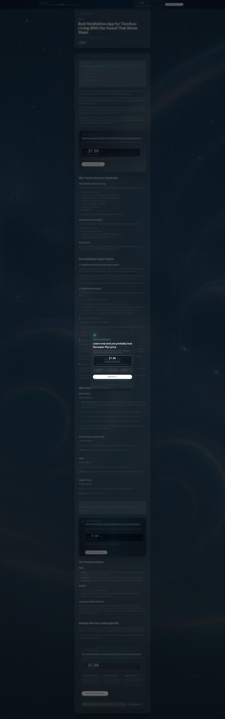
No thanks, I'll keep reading (112, 384)
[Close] (132, 333)
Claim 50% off (111, 377)
